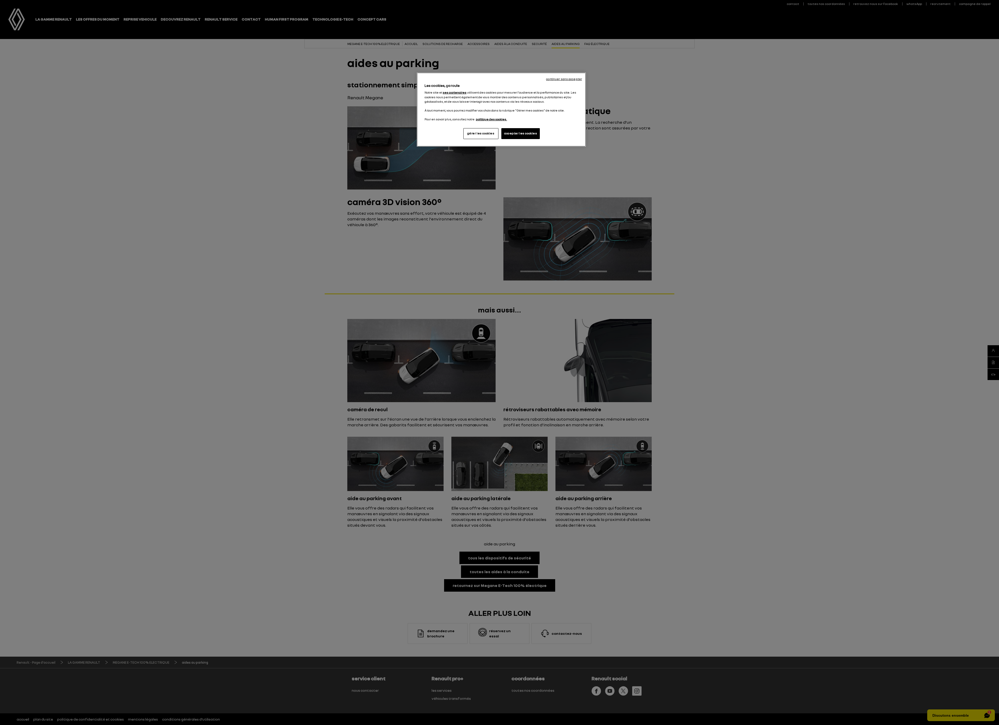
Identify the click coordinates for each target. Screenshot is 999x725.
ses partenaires (454, 92)
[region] (501, 110)
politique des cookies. (491, 119)
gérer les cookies (481, 133)
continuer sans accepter (564, 79)
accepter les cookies (520, 133)
